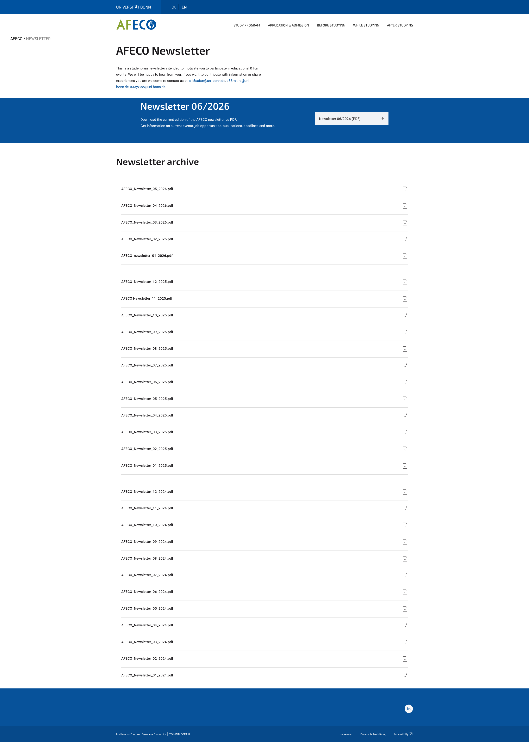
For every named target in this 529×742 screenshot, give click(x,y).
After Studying (400, 25)
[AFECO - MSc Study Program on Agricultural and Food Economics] (136, 25)
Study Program (247, 25)
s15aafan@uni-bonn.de (207, 81)
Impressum (346, 734)
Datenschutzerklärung (373, 734)
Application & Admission (288, 25)
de (174, 7)
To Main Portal (180, 734)
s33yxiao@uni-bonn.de (148, 87)
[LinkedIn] (409, 709)
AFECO (16, 38)
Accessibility (400, 734)
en (184, 7)
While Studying (366, 25)
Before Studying (331, 25)
